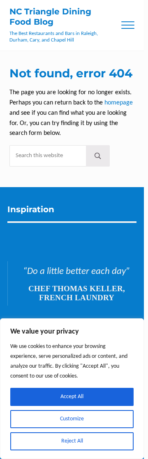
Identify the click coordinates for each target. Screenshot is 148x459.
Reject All (72, 441)
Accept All (71, 397)
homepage (118, 103)
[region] (72, 388)
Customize (72, 419)
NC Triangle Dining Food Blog (50, 17)
